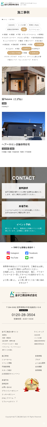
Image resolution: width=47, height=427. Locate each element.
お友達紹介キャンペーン (11, 373)
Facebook (33, 253)
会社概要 (38, 366)
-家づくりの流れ (7, 350)
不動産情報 (6, 366)
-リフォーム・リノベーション (11, 347)
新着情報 (38, 356)
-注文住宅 (37, 335)
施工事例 (5, 356)
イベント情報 (7, 363)
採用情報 (38, 370)
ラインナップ (39, 331)
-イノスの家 (38, 338)
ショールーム (7, 359)
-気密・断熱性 (6, 338)
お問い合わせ (7, 387)
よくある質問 (40, 363)
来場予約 (5, 380)
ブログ (37, 359)
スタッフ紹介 (7, 370)
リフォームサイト (8, 401)
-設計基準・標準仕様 (8, 341)
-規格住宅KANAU (39, 341)
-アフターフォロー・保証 (10, 344)
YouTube (14, 257)
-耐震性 (4, 335)
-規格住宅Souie (39, 344)
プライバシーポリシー (10, 390)
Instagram (15, 253)
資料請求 (5, 383)
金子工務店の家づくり (10, 331)
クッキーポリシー (8, 394)
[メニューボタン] (44, 423)
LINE (31, 257)
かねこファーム (7, 398)
